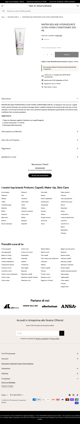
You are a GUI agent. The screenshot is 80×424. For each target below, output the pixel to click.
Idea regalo (24, 268)
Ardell (3, 202)
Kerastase (64, 208)
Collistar (24, 208)
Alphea (3, 198)
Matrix (63, 227)
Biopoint (4, 214)
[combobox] (40, 11)
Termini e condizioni (42, 338)
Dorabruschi (45, 202)
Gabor (43, 214)
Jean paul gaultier (66, 198)
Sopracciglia (65, 274)
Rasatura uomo (46, 277)
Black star (4, 217)
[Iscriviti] (61, 333)
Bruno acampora (6, 224)
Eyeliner (23, 261)
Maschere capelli (26, 274)
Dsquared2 (44, 205)
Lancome (64, 220)
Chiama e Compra (7, 386)
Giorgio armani (46, 217)
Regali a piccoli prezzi (68, 249)
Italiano (3, 395)
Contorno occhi (6, 268)
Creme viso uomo (27, 252)
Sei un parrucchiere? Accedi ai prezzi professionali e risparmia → (59, 68)
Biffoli (3, 211)
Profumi (43, 271)
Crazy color (24, 214)
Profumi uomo (45, 274)
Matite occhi (45, 252)
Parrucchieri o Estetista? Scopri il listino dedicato (17, 363)
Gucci (43, 224)
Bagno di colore (6, 255)
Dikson (43, 195)
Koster (63, 211)
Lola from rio (65, 224)
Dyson (43, 208)
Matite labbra (45, 249)
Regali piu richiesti (47, 280)
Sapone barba (65, 255)
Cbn (22, 195)
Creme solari (5, 280)
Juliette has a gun (66, 202)
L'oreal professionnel (67, 217)
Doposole (24, 258)
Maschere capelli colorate (29, 277)
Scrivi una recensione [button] (40, 175)
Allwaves (4, 195)
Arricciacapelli (6, 249)
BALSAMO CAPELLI (13, 17)
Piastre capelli (45, 268)
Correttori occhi (6, 271)
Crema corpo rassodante (9, 274)
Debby (23, 217)
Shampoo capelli (66, 261)
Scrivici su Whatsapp (8, 382)
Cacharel (24, 198)
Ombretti (44, 261)
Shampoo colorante (67, 265)
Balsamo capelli (6, 258)
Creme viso (25, 249)
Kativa (63, 205)
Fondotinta (24, 265)
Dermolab (44, 192)
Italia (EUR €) (17, 395)
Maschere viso (26, 280)
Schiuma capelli (66, 258)
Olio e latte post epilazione (49, 258)
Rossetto (63, 252)
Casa (2, 17)
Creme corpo (5, 277)
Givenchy (44, 220)
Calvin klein (25, 202)
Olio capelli (44, 255)
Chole (23, 205)
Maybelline (64, 230)
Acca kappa (5, 192)
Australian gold (6, 205)
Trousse (63, 283)
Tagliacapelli (65, 277)
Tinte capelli (65, 280)
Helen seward (65, 192)
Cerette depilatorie (7, 261)
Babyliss (4, 208)
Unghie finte (64, 287)
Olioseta (63, 233)
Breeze (3, 220)
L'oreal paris (64, 214)
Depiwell (24, 224)
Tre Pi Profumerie (12, 400)
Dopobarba (24, 255)
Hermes (63, 195)
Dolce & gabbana (46, 198)
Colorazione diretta (7, 265)
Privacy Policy (54, 338)
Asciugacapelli (6, 252)
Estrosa (43, 211)
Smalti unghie (65, 268)
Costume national (27, 211)
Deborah (24, 220)
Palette (43, 265)
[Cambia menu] (2, 6)
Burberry (24, 192)
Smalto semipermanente (69, 271)
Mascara (24, 271)
